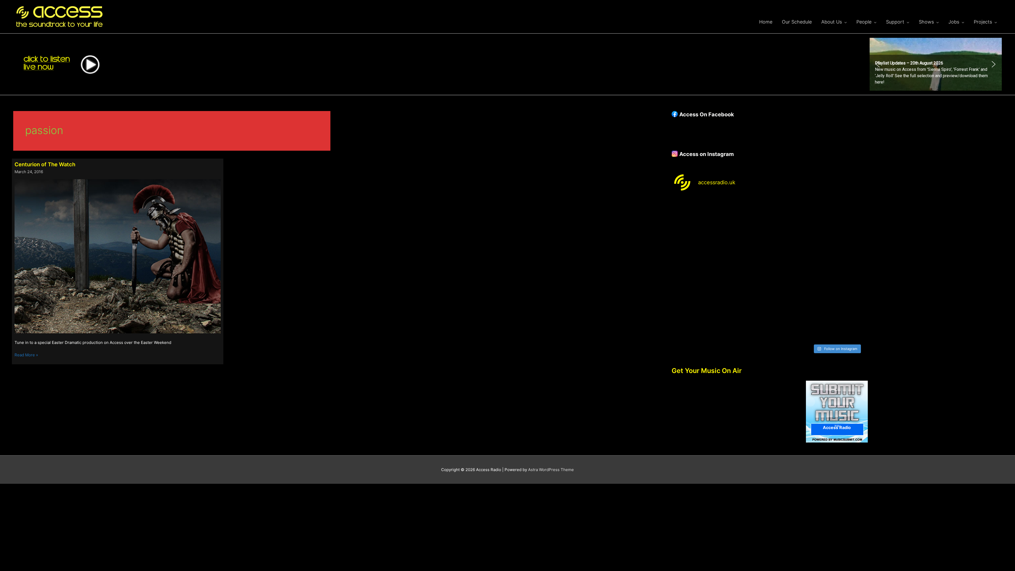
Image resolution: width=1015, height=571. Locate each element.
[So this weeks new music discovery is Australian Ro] (961, 269)
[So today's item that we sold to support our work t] (878, 269)
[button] (936, 64)
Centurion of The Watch (45, 164)
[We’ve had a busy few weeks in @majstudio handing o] (712, 222)
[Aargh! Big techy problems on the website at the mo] (795, 222)
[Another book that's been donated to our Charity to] (795, 269)
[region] (936, 64)
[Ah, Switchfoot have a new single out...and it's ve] (712, 269)
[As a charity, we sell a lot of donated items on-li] (712, 317)
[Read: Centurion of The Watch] (118, 256)
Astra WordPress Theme (551, 469)
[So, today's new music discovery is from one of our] (961, 222)
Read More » (26, 355)
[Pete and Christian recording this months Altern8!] (878, 222)
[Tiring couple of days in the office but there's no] (795, 317)
